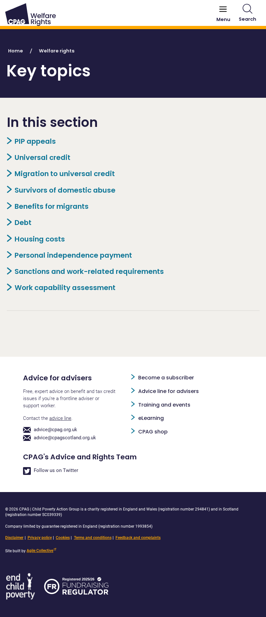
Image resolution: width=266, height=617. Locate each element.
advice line (60, 418)
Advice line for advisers (168, 391)
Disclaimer (14, 537)
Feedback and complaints (138, 537)
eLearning (151, 418)
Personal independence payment (73, 255)
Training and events (164, 405)
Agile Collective (40, 550)
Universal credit (42, 157)
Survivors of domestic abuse (65, 190)
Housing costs (40, 239)
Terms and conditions (93, 537)
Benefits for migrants (52, 206)
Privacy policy (40, 537)
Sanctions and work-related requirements (89, 271)
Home (15, 51)
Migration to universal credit (65, 174)
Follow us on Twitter (56, 470)
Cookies (63, 537)
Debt (23, 223)
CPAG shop (153, 431)
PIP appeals (35, 141)
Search (247, 19)
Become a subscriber (166, 377)
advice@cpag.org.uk (55, 429)
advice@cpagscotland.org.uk (65, 438)
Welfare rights (57, 51)
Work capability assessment (65, 288)
